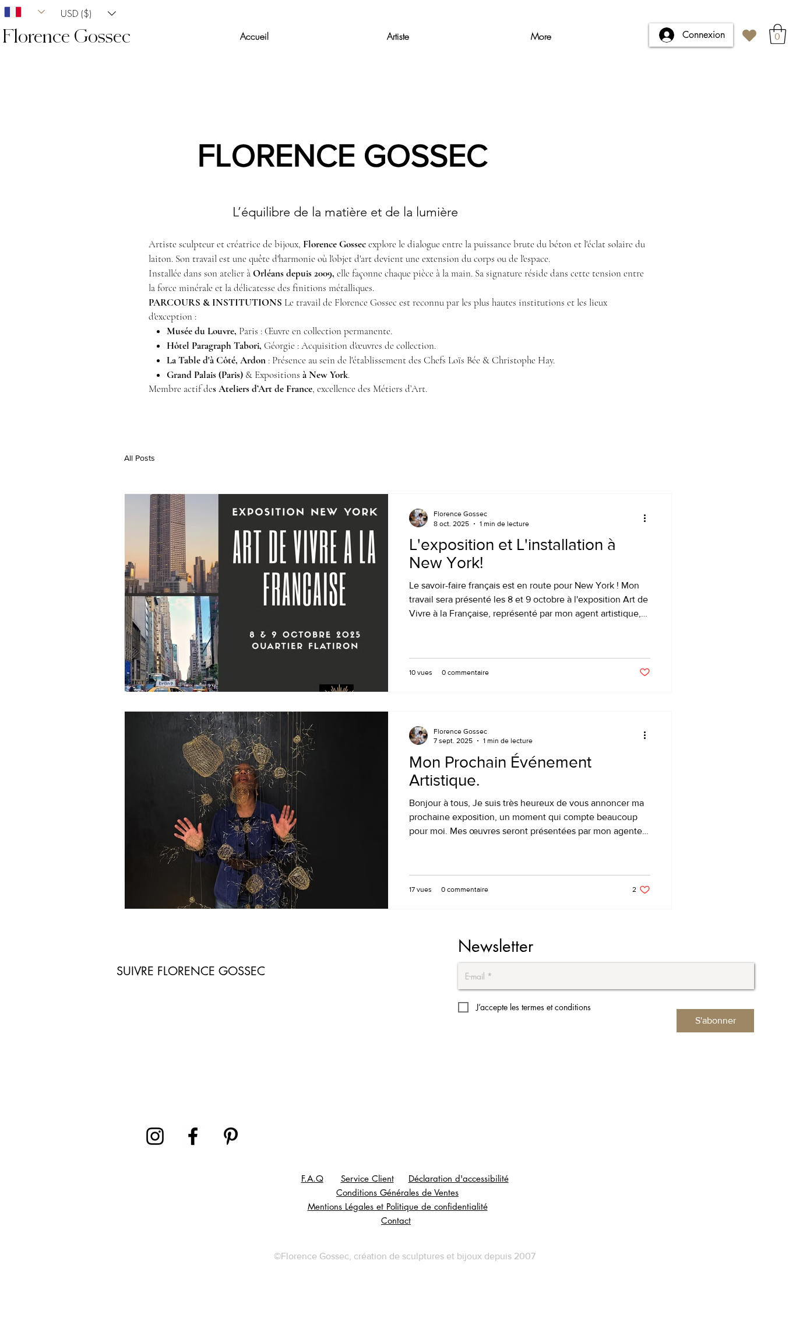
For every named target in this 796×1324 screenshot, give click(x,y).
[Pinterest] (230, 1136)
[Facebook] (193, 1136)
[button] (88, 13)
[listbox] (88, 13)
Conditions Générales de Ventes (397, 1192)
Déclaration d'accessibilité (458, 1178)
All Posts (139, 458)
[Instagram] (155, 1136)
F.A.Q (312, 1178)
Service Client (367, 1178)
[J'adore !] (749, 35)
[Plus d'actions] (649, 518)
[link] (777, 34)
